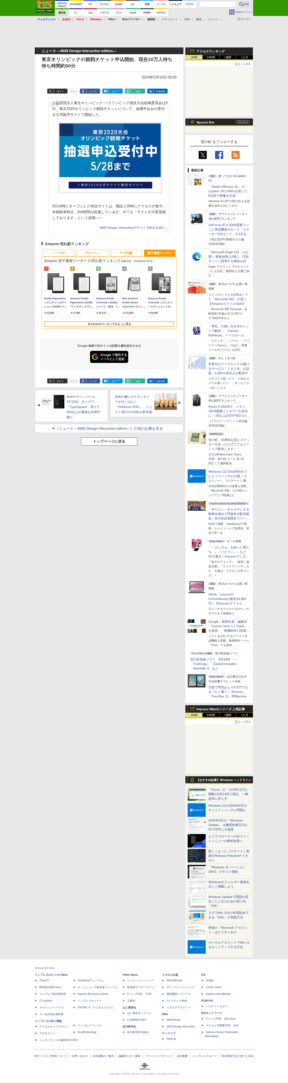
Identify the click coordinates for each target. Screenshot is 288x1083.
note (138, 91)
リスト (73, 91)
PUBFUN (207, 1000)
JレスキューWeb (176, 1000)
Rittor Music (130, 974)
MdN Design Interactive (180, 1026)
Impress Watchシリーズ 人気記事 (220, 709)
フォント (213, 19)
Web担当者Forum (50, 987)
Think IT (44, 980)
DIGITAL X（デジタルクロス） (96, 1007)
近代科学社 (129, 1026)
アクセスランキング (210, 51)
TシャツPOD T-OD (139, 994)
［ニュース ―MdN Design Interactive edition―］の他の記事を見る (109, 428)
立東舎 (131, 1000)
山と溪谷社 (129, 1007)
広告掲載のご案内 (103, 1056)
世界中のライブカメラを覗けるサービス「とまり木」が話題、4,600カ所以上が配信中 (228, 368)
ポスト (60, 91)
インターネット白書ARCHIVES (58, 1040)
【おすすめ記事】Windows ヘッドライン (223, 780)
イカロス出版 (170, 974)
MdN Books (173, 1019)
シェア (93, 91)
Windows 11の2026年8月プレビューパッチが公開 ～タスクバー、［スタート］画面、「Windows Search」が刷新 (228, 480)
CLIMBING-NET (136, 1019)
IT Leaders (45, 1000)
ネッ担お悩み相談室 (51, 1014)
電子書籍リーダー (159, 253)
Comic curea (213, 987)
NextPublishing (87, 1032)
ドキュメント (170, 19)
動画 (199, 19)
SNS (187, 19)
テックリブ (169, 1033)
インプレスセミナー (90, 1000)
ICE (203, 974)
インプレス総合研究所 (52, 994)
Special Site (205, 122)
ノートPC (58, 253)
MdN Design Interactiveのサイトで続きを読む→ (134, 227)
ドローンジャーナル (51, 1007)
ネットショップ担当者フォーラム (98, 987)
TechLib (171, 1038)
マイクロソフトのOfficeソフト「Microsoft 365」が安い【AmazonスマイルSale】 (228, 299)
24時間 (211, 57)
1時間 (194, 57)
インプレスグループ (204, 1056)
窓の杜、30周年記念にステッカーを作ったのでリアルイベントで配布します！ (229, 444)
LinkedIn (160, 91)
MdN (165, 1014)
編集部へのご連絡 (129, 1056)
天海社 (210, 980)
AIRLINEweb (174, 980)
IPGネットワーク (211, 1013)
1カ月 (244, 57)
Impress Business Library (93, 994)
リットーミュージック (140, 980)
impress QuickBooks (218, 994)
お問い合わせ (80, 1056)
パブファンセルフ (216, 1006)
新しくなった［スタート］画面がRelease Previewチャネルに (228, 855)
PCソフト (92, 253)
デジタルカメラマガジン (54, 1026)
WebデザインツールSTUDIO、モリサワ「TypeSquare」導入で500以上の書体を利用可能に (83, 407)
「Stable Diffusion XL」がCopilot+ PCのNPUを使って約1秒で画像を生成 (228, 191)
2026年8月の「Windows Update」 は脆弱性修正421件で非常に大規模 (227, 825)
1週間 (227, 57)
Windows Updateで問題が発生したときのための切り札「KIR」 (228, 901)
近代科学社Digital (137, 1032)
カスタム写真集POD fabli (222, 1025)
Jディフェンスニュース (180, 987)
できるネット (47, 1033)
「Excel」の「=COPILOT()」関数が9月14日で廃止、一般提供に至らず (229, 794)
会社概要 (182, 1056)
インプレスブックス (90, 1025)
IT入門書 (126, 253)
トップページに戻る (109, 441)
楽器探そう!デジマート (141, 987)
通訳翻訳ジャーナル (178, 994)
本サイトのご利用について (50, 1056)
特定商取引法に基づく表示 (237, 1056)
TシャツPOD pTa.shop (220, 1018)
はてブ (115, 91)
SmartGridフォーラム (91, 980)
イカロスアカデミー (178, 1007)
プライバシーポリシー (158, 1056)
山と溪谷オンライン (139, 1013)
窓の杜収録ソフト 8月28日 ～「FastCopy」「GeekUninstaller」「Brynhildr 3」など (214, 664)
